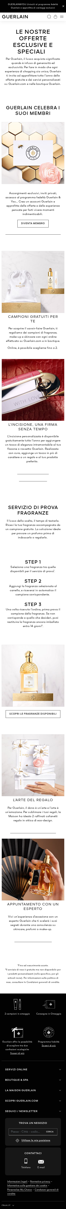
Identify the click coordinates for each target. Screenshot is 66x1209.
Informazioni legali (17, 1181)
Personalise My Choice (19, 1190)
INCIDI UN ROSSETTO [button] (33, 479)
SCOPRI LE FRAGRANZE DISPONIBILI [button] (33, 714)
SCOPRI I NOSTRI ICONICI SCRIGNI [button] (33, 831)
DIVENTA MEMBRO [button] (33, 223)
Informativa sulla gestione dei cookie (27, 1185)
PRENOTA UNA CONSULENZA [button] (33, 940)
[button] (63, 6)
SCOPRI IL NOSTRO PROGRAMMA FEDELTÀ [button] (33, 232)
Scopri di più (17, 1053)
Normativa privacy (40, 1181)
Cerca (50, 1132)
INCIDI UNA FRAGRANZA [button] (33, 472)
